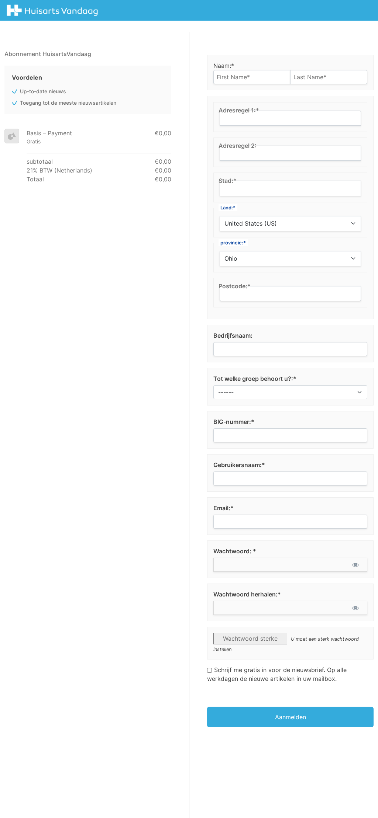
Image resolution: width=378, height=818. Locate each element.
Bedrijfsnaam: (232, 335)
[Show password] (355, 565)
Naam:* (223, 65)
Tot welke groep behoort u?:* (254, 378)
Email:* (223, 508)
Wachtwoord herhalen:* (247, 594)
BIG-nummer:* (233, 421)
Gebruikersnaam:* (239, 465)
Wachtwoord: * (234, 551)
